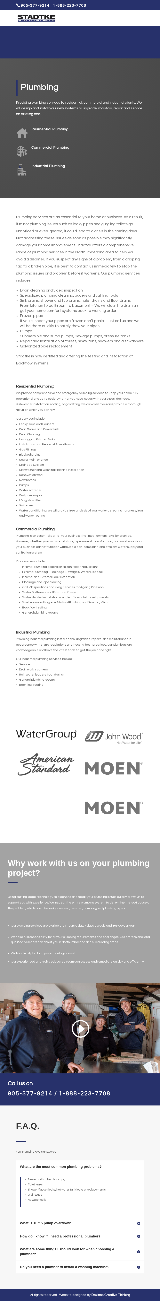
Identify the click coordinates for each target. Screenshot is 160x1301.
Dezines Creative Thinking (110, 1295)
